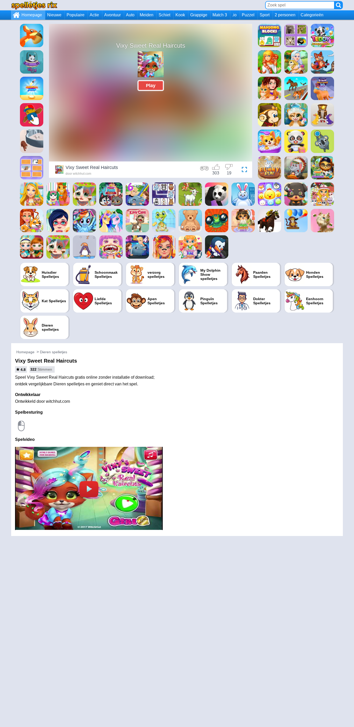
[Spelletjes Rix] (34, 5)
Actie (94, 15)
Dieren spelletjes (53, 352)
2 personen (285, 15)
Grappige (198, 15)
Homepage (32, 15)
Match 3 (220, 15)
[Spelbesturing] (204, 170)
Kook (180, 15)
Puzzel (248, 15)
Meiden (146, 15)
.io (234, 15)
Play (150, 85)
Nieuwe (54, 15)
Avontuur (112, 15)
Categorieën (312, 15)
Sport (265, 15)
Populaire (75, 15)
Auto (130, 15)
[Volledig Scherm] (243, 170)
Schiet (164, 15)
